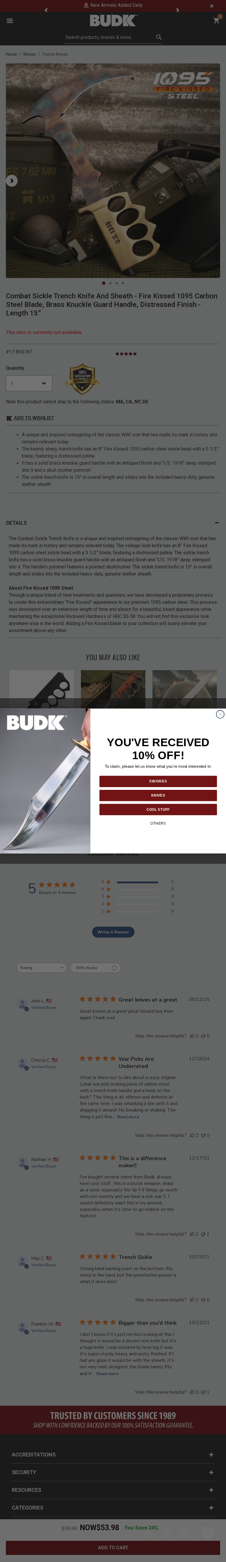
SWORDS (158, 781)
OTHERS (158, 823)
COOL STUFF (158, 809)
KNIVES (158, 795)
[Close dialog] (220, 714)
